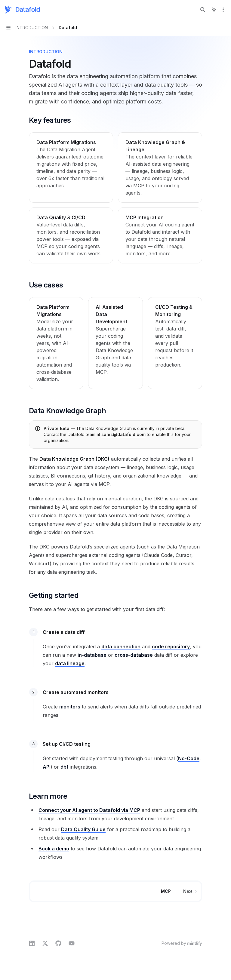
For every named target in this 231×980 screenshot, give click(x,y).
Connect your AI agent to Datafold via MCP (89, 810)
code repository (171, 647)
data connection (120, 647)
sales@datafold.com (123, 434)
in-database (92, 655)
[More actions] (223, 9)
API (47, 767)
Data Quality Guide (83, 829)
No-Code (188, 758)
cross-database (134, 655)
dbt (64, 767)
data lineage (70, 663)
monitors (69, 707)
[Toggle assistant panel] (214, 9)
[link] (71, 167)
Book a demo (53, 849)
